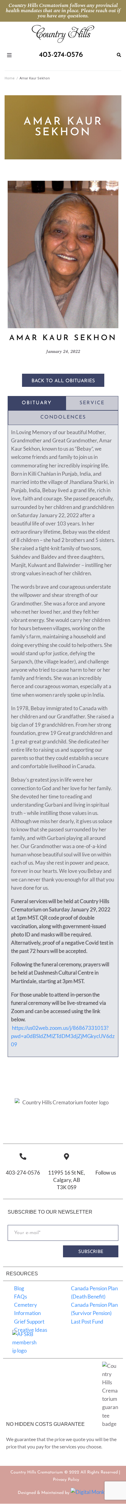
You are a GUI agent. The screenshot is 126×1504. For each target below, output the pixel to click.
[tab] (37, 403)
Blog (19, 1288)
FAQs (20, 1296)
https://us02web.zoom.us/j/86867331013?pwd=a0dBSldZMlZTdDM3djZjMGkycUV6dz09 (63, 1036)
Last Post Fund (87, 1321)
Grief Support (29, 1321)
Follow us (105, 1173)
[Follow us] (105, 1156)
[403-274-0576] (23, 1156)
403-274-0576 (23, 1173)
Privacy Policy (66, 1479)
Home (10, 78)
